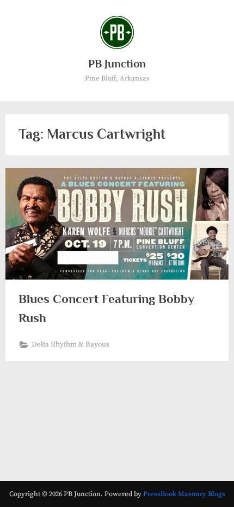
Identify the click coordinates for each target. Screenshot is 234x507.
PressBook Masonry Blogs (184, 494)
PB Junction (117, 63)
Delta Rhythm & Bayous (70, 344)
